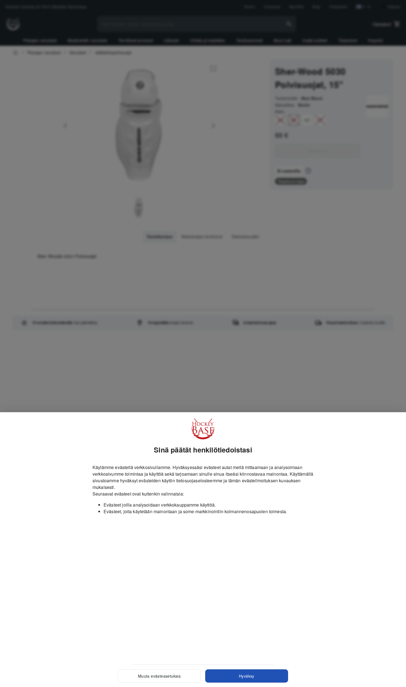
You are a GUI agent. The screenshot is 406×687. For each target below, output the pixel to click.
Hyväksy (246, 676)
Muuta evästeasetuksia (159, 676)
